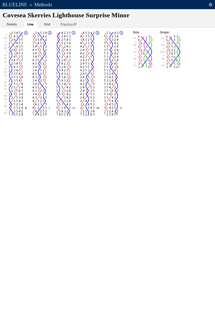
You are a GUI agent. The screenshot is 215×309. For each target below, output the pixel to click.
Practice (67, 24)
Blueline (14, 4)
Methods (43, 4)
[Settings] (210, 4)
